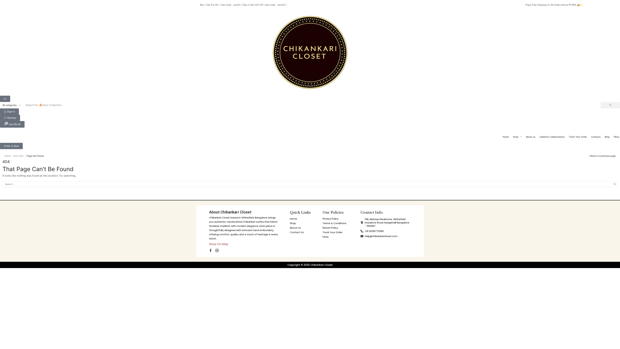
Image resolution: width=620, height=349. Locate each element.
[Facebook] (210, 250)
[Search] (610, 105)
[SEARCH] (615, 184)
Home (8, 155)
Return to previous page (603, 155)
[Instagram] (217, 250)
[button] (5, 99)
